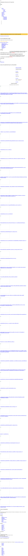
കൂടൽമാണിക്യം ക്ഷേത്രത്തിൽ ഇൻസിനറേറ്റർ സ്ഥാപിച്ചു (8, 258)
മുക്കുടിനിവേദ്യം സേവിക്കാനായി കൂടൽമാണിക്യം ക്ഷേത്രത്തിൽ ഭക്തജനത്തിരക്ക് (11, 379)
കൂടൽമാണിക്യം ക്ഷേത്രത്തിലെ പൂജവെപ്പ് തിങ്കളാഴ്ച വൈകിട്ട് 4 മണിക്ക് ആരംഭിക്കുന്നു (12, 186)
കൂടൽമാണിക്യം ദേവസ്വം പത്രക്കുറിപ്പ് (5, 149)
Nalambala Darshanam (4, 517)
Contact (3, 15)
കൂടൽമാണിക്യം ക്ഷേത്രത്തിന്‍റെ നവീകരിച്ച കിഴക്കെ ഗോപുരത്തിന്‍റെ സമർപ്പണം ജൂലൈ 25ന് (13, 460)
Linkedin (3, 544)
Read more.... (13, 52)
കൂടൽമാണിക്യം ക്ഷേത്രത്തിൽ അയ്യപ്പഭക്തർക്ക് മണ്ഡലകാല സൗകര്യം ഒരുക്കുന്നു (12, 140)
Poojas (2, 521)
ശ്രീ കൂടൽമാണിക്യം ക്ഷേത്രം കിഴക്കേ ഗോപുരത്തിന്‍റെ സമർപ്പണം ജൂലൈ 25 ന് (11, 451)
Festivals (3, 12)
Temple (2, 525)
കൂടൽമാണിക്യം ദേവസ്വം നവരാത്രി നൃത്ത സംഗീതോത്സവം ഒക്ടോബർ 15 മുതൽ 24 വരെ (12, 158)
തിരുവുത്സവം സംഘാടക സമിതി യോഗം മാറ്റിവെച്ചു (7, 341)
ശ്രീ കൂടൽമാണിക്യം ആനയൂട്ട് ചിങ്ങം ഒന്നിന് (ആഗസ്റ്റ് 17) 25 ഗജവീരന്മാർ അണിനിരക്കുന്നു (12, 222)
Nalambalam (3, 14)
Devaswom (3, 552)
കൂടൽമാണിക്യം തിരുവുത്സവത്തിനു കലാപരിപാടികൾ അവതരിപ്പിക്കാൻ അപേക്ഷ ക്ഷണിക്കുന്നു (13, 314)
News (2, 554)
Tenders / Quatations (4, 519)
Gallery (3, 13)
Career (2, 48)
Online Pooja (17, 76)
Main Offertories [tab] (4, 45)
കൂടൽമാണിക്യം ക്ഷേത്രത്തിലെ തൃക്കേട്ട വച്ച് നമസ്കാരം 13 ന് (8, 406)
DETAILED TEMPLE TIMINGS (4, 42)
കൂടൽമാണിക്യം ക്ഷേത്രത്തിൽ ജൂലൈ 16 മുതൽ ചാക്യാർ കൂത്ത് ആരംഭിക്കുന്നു (11, 469)
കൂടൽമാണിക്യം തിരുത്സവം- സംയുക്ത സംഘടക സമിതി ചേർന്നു (9, 323)
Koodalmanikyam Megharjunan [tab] (4, 47)
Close (1, 4)
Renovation (4, 11)
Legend (4, 9)
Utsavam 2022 (5, 17)
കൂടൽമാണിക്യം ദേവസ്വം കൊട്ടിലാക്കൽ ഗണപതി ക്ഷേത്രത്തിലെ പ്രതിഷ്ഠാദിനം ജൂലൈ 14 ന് (13, 240)
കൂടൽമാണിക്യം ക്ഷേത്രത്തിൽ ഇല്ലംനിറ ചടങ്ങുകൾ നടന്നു (8, 231)
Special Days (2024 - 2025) (5, 44)
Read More (17, 71)
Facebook (3, 543)
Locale (4, 10)
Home (2, 8)
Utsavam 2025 (5, 19)
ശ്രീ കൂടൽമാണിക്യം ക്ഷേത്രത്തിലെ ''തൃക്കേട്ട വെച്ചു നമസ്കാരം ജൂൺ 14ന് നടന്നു (11, 249)
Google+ (3, 545)
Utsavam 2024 (5, 18)
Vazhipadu (3, 46)
